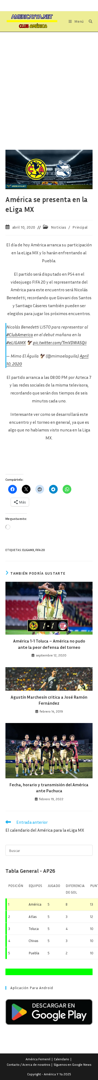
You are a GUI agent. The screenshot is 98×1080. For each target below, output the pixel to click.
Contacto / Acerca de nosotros (28, 1064)
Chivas (33, 940)
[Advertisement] (49, 84)
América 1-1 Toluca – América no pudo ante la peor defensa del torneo (49, 644)
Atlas (33, 916)
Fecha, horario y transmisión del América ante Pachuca (49, 787)
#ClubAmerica (19, 334)
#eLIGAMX (16, 342)
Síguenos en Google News (72, 1064)
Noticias (58, 227)
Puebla (34, 953)
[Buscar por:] (89, 21)
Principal (79, 227)
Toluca (34, 928)
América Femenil (38, 1059)
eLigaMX (28, 550)
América (35, 904)
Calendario (61, 1059)
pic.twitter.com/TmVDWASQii (60, 342)
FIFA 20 (40, 550)
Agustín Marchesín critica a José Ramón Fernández (49, 700)
